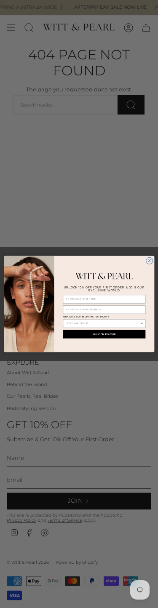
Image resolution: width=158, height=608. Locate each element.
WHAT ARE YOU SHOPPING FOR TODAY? (86, 317)
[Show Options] (142, 324)
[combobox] (103, 324)
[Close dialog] (149, 260)
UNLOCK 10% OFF (104, 334)
